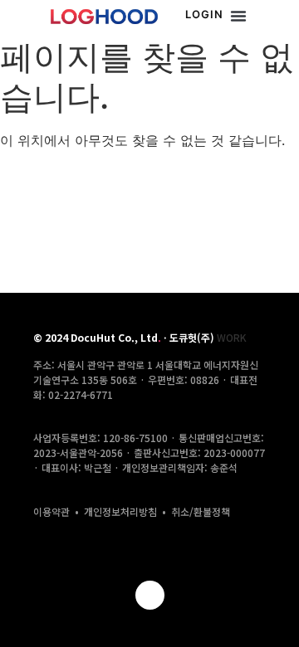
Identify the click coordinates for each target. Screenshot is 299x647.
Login (204, 14)
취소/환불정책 (200, 511)
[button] (238, 15)
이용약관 (51, 511)
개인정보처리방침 (120, 511)
